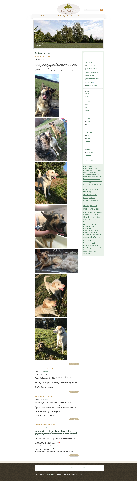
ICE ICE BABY (89, 57)
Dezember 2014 (89, 152)
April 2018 (88, 141)
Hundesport (99, 214)
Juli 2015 (88, 144)
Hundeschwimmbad (93, 214)
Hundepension (90, 194)
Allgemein (45, 59)
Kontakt (54, 467)
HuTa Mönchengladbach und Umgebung (91, 245)
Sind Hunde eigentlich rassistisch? (93, 72)
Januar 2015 (88, 149)
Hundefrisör (90, 183)
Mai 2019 (88, 118)
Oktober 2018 (89, 132)
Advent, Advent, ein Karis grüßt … (45, 424)
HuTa (93, 237)
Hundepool (100, 212)
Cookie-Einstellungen (83, 467)
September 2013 (89, 160)
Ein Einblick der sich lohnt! (43, 57)
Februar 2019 (89, 127)
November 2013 (89, 158)
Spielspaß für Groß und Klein (92, 60)
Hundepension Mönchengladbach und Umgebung (91, 208)
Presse (60, 467)
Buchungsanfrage (80, 16)
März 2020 (88, 107)
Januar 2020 (88, 110)
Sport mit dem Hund (93, 250)
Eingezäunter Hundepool (96, 174)
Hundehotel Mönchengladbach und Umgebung (91, 189)
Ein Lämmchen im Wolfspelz (44, 396)
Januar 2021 (88, 99)
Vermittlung (86, 253)
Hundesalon (86, 214)
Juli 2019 (88, 115)
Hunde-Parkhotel (39, 43)
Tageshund (99, 250)
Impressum (66, 467)
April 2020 (88, 104)
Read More (74, 363)
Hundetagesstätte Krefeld (91, 224)
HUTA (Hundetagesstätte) (63, 16)
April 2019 (88, 121)
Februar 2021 (89, 96)
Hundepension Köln (93, 203)
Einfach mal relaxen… (90, 75)
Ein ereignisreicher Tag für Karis (45, 369)
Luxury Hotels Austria (44, 476)
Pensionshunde (94, 248)
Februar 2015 (89, 146)
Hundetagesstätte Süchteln (90, 230)
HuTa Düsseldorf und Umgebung (91, 240)
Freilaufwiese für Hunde (94, 179)
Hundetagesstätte (92, 217)
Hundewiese (97, 234)
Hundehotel (95, 183)
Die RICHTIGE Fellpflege (91, 62)
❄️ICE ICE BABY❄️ (90, 82)
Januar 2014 (88, 155)
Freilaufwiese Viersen (89, 181)
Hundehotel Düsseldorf (89, 184)
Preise (72, 16)
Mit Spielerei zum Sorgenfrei (92, 85)
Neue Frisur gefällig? (90, 65)
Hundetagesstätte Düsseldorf (89, 219)
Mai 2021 (88, 93)
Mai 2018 (88, 138)
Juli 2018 (88, 135)
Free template (76, 476)
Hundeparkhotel (45, 16)
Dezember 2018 (89, 129)
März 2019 (88, 124)
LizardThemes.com (85, 476)
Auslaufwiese (86, 164)
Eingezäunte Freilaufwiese (90, 166)
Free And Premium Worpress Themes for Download (63, 476)
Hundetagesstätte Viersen (90, 232)
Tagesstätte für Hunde (92, 251)
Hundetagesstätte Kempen (93, 222)
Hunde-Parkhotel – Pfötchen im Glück (49, 474)
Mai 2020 (88, 101)
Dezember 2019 (89, 113)
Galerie (53, 16)
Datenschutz (73, 467)
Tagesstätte (85, 251)
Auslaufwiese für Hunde (94, 164)
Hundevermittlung (88, 234)
